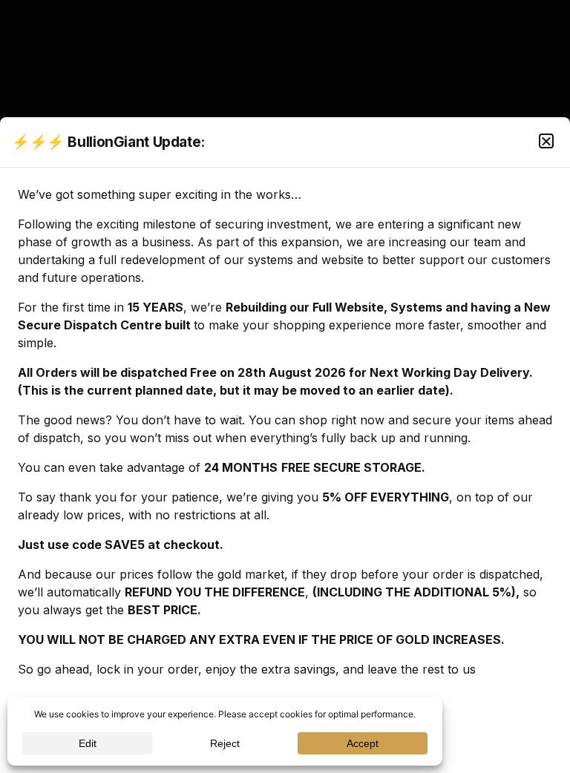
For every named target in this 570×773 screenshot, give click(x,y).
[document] (285, 386)
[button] (546, 141)
